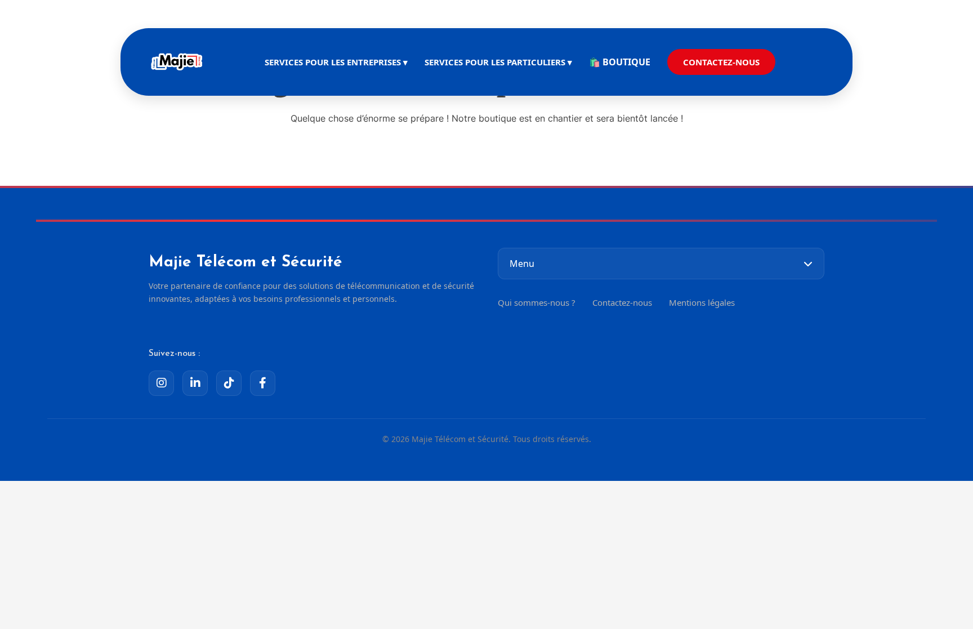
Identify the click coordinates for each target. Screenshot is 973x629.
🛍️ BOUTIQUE (619, 62)
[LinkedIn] (195, 383)
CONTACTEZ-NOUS (721, 62)
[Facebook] (262, 383)
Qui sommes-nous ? (536, 302)
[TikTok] (229, 383)
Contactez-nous (622, 302)
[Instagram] (161, 383)
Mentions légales (702, 302)
